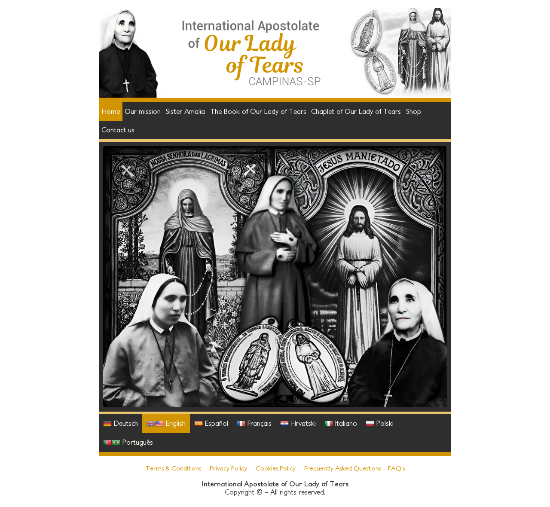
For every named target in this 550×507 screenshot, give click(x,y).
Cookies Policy (276, 468)
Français (258, 423)
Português (136, 442)
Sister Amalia (185, 111)
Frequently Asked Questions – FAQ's (354, 468)
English (175, 423)
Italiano (345, 423)
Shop (413, 111)
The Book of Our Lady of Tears (258, 111)
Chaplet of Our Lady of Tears (356, 111)
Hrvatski (302, 423)
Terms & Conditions (173, 468)
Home (110, 111)
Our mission (143, 111)
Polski (384, 423)
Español (215, 423)
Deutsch (125, 423)
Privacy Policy (228, 468)
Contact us (117, 130)
